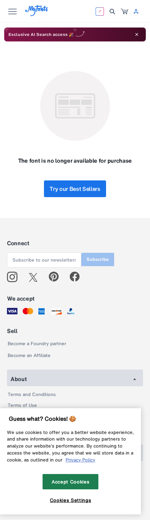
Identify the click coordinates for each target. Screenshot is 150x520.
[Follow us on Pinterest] (57, 277)
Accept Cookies (70, 481)
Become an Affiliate (29, 355)
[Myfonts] (36, 14)
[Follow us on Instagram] (15, 277)
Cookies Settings (70, 500)
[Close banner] (137, 34)
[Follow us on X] (36, 277)
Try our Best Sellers (75, 189)
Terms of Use (22, 405)
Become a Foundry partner (37, 343)
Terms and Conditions (32, 394)
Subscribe (98, 259)
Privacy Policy (80, 459)
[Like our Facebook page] (77, 277)
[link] (124, 11)
